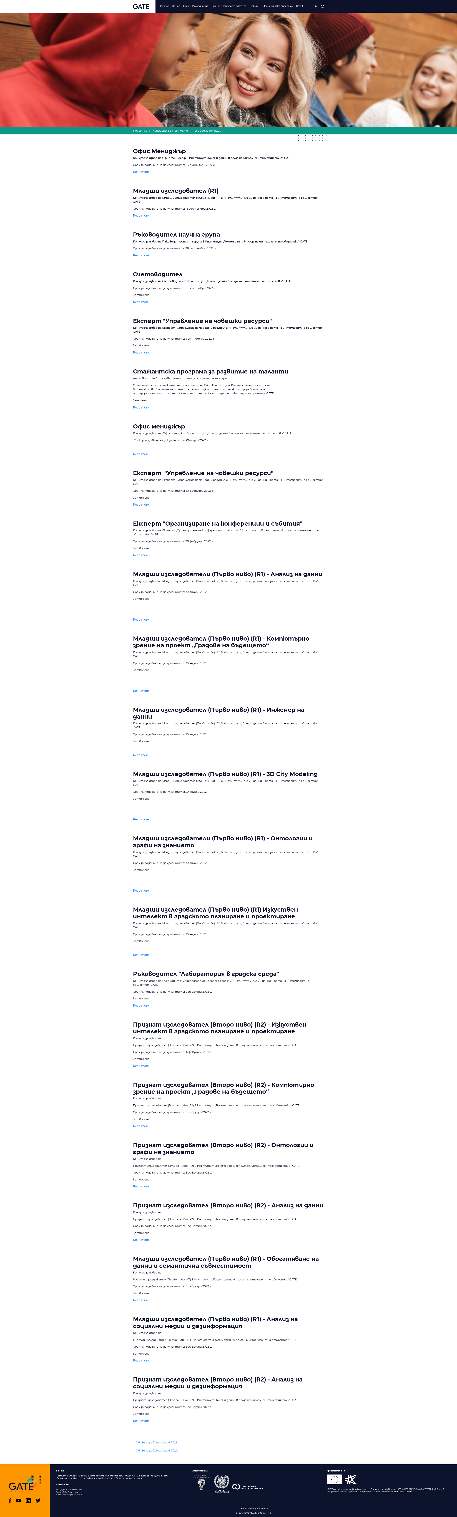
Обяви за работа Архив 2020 (157, 1450)
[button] (316, 6)
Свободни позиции (207, 130)
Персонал (140, 130)
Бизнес (216, 5)
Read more (141, 172)
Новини (254, 5)
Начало (164, 5)
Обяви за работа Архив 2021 (156, 1442)
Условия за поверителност (253, 1508)
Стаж (299, 5)
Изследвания (200, 5)
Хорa (186, 5)
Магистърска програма (278, 5)
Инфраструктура (235, 5)
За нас (176, 5)
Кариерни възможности (170, 130)
